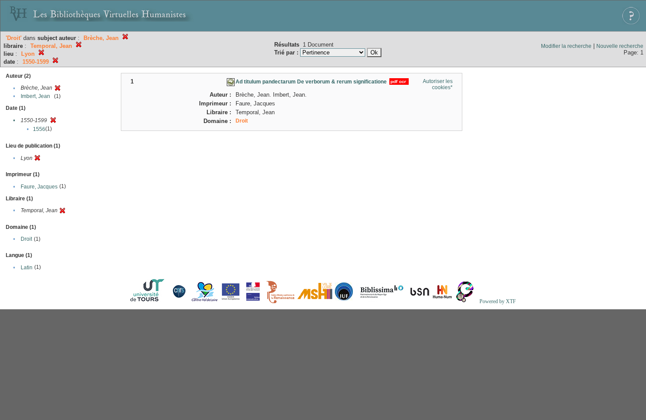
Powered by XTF (497, 301)
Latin (27, 267)
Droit (26, 239)
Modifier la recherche (566, 46)
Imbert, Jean (35, 96)
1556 (39, 129)
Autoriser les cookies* (438, 84)
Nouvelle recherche (619, 46)
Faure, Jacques (39, 187)
